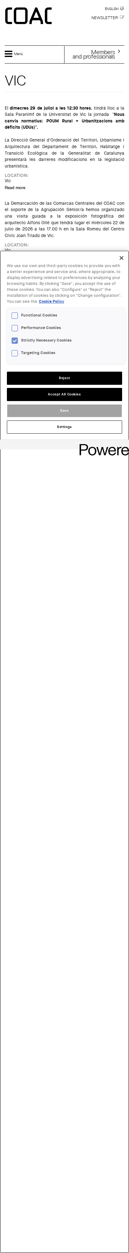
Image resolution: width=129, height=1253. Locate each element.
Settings (64, 427)
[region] (64, 751)
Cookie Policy (51, 301)
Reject (64, 378)
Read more (15, 187)
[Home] (29, 16)
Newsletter (104, 17)
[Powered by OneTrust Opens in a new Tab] (102, 445)
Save (64, 410)
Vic (8, 181)
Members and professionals (94, 54)
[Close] (121, 258)
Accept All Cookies (64, 394)
